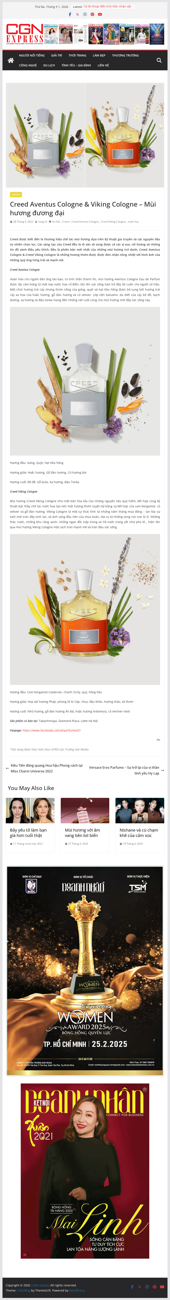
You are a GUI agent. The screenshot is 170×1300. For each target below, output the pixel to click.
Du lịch (49, 65)
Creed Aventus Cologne (85, 221)
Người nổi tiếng (32, 55)
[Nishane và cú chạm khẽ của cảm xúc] (139, 800)
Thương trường (125, 55)
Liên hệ (103, 65)
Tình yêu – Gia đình (76, 65)
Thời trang (77, 55)
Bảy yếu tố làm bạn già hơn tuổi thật (28, 832)
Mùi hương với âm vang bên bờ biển (82, 832)
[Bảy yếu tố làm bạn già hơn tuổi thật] (30, 800)
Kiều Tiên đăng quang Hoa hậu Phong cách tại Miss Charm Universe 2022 (47, 768)
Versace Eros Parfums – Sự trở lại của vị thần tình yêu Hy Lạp (124, 770)
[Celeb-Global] (11, 60)
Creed (65, 221)
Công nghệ (28, 65)
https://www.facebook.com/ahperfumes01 (52, 730)
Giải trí (56, 55)
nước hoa (133, 221)
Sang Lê (42, 221)
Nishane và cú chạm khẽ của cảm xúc (139, 832)
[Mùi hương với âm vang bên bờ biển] (85, 800)
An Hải (56, 221)
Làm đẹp (99, 55)
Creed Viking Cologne (113, 221)
